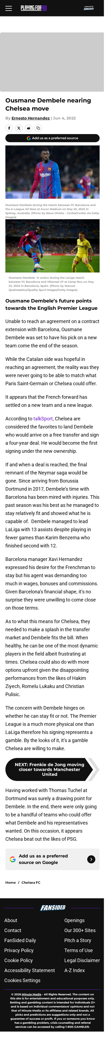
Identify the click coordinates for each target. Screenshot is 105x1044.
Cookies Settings (22, 980)
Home (10, 882)
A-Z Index (74, 970)
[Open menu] (8, 8)
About (10, 920)
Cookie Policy (18, 960)
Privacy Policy (19, 950)
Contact (12, 930)
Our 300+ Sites (80, 930)
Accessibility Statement (29, 970)
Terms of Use (78, 950)
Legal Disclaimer (82, 960)
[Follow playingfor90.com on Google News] (91, 859)
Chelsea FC (31, 882)
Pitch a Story (77, 940)
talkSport (43, 418)
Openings (74, 920)
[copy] (38, 128)
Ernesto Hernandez (31, 118)
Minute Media (31, 994)
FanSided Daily (20, 940)
